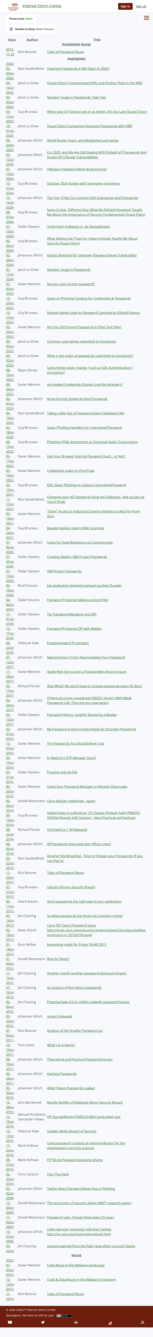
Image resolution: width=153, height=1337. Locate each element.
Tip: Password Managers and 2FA (71, 614)
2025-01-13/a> (10, 169)
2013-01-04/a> (10, 959)
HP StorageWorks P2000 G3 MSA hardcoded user (84, 1117)
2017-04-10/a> (10, 715)
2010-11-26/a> (10, 1146)
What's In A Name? (61, 1045)
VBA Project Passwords (64, 571)
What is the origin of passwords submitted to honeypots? (90, 356)
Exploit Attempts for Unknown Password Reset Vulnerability (92, 255)
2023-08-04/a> (10, 384)
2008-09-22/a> (10, 1246)
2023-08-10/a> (10, 370)
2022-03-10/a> (10, 471)
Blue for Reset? (58, 959)
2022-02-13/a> (10, 485)
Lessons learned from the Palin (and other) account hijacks (91, 1246)
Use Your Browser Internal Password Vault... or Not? (86, 456)
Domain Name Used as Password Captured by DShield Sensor (93, 313)
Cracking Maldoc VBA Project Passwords (77, 557)
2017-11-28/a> (10, 672)
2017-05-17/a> (10, 686)
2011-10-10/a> (10, 1045)
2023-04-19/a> (10, 413)
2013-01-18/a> (10, 944)
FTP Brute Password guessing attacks (75, 1160)
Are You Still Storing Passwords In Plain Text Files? (84, 327)
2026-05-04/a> (10, 69)
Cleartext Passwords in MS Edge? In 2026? (78, 68)
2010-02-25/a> (10, 1174)
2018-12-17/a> (10, 629)
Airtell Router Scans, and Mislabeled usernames (83, 140)
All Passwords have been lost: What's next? (79, 844)
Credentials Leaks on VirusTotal (70, 470)
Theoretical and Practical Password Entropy (80, 1059)
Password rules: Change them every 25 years (80, 1217)
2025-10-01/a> (10, 126)
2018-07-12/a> (10, 657)
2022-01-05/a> (10, 1265)
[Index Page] (13, 6)
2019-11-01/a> (10, 614)
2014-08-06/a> (10, 844)
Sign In (125, 6)
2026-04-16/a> (10, 83)
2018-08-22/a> (10, 643)
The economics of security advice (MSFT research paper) (89, 1203)
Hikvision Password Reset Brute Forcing (76, 169)
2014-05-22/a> (10, 858)
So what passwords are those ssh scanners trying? (85, 916)
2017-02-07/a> (10, 729)
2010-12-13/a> (10, 1131)
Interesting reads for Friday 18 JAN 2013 (76, 944)
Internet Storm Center (42, 5)
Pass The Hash (58, 1174)
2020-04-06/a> (10, 600)
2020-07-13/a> (10, 571)
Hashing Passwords (61, 1074)
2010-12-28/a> (10, 1102)
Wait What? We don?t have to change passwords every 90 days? (94, 686)
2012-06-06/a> (10, 1002)
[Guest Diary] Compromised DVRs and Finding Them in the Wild (94, 83)
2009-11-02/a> (10, 1217)
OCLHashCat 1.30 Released (67, 829)
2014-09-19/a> (10, 815)
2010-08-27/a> (10, 1160)
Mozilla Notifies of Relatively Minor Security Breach (85, 1102)
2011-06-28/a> (10, 1074)
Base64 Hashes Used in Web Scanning (75, 528)
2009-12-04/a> (10, 1203)
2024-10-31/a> (10, 183)
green (29, 18)
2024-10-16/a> (10, 198)
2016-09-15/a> (10, 758)
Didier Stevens (45, 29)
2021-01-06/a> (10, 542)
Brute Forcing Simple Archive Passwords (77, 399)
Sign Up (141, 6)
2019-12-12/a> (10, 1280)
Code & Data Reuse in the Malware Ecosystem (81, 1279)
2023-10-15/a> (10, 313)
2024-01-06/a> (10, 284)
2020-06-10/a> (10, 586)
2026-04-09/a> (10, 97)
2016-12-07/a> (10, 743)
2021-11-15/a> (10, 499)
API (41, 1315)
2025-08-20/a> (10, 140)
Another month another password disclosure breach (87, 973)
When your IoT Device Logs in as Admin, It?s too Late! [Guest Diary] (97, 111)
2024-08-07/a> (10, 212)
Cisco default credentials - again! (71, 801)
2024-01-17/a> (10, 270)
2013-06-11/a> (10, 901)
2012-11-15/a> (10, 973)
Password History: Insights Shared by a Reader (82, 715)
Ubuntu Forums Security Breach (71, 887)
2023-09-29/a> (10, 327)
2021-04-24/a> (10, 528)
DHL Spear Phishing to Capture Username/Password (86, 485)
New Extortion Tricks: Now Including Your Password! (86, 657)
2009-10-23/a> (10, 1232)
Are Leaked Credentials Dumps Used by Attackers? (85, 384)
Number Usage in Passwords (68, 269)
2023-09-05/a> (10, 341)
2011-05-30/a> (10, 1088)
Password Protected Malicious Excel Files (77, 600)
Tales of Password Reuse (65, 52)
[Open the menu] (146, 18)
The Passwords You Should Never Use (75, 743)
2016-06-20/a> (10, 787)
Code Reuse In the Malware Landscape (76, 1265)
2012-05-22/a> (10, 1016)
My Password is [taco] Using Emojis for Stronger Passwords (91, 729)
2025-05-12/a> (10, 155)
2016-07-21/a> (10, 772)
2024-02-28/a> (10, 255)
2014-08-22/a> (10, 830)
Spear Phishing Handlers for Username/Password (84, 427)
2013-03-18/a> (10, 930)
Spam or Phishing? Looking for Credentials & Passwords (89, 298)
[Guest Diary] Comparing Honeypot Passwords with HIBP (89, 126)
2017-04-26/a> (10, 700)
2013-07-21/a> (10, 887)
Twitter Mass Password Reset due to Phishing (81, 1188)
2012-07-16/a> (10, 988)
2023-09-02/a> (10, 356)
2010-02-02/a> (10, 1189)
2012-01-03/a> (10, 1031)
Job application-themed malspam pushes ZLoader (84, 585)
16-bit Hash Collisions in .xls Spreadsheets (78, 226)
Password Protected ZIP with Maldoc (74, 628)
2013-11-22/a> (10, 873)
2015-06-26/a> (10, 801)
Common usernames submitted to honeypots (81, 341)
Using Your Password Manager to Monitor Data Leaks (87, 786)
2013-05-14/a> (10, 916)
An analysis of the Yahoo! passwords (74, 987)
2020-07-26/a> (10, 557)
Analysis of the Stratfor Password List (75, 1030)
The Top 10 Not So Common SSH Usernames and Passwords (92, 198)
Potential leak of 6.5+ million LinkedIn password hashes (88, 1002)
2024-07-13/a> (10, 227)
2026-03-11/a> (10, 112)
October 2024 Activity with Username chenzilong (83, 183)
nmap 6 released (59, 1016)
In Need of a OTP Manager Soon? (71, 758)
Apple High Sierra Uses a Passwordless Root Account (86, 671)
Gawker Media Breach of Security (71, 1131)
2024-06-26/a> (10, 241)
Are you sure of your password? (71, 284)
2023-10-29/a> (10, 298)
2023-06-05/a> (10, 399)
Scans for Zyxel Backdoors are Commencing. (80, 542)
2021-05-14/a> (10, 514)
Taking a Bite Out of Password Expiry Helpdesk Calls (85, 413)
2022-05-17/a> (10, 456)
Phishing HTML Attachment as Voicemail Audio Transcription (92, 442)
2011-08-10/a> (10, 1059)
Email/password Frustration (68, 643)
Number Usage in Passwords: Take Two (76, 97)
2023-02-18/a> (10, 428)
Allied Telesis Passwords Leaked (71, 1088)
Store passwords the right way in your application (84, 901)
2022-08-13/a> (10, 442)
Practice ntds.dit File (62, 772)
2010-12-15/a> (10, 1117)
